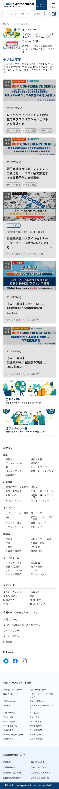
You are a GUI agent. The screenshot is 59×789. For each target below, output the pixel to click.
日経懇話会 (8, 739)
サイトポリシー (11, 630)
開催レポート (36, 599)
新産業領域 (36, 550)
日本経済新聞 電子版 (40, 778)
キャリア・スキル (15, 562)
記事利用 (7, 762)
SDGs (34, 487)
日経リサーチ (9, 713)
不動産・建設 (37, 543)
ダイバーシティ (14, 501)
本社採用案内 (9, 767)
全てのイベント (38, 603)
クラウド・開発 (14, 523)
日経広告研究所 (36, 739)
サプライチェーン (15, 527)
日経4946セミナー (38, 690)
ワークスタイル (14, 463)
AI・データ (36, 513)
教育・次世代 (12, 566)
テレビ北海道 (9, 721)
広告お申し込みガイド (40, 773)
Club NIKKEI (8, 694)
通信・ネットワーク (41, 523)
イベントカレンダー (13, 592)
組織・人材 (36, 459)
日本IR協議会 (35, 734)
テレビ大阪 (8, 717)
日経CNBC (8, 730)
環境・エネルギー (15, 491)
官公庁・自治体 (14, 550)
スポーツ (35, 570)
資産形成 (35, 562)
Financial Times (37, 701)
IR (7, 467)
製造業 (9, 539)
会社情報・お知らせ (12, 773)
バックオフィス (14, 471)
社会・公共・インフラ (42, 491)
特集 (5, 603)
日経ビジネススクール (13, 690)
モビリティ (36, 527)
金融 (8, 543)
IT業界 (9, 546)
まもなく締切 (10, 595)
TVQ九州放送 (35, 721)
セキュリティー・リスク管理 (42, 518)
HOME (6, 24)
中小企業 (35, 546)
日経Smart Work (10, 701)
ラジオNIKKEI (36, 730)
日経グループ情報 (39, 767)
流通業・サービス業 (41, 539)
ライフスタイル (14, 570)
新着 (32, 595)
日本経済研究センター (13, 734)
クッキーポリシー (12, 636)
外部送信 (7, 641)
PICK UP (34, 592)
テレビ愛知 (34, 717)
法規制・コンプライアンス (42, 495)
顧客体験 (10, 475)
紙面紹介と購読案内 (12, 778)
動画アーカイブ (11, 599)
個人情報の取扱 (38, 762)
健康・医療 (36, 566)
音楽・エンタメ (39, 574)
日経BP (6, 705)
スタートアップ (39, 467)
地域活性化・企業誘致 (17, 487)
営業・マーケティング (42, 471)
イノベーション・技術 (17, 513)
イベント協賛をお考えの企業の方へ (21, 625)
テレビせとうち (10, 726)
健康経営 (35, 463)
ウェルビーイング (40, 501)
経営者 (9, 459)
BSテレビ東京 (36, 726)
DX (7, 517)
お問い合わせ (10, 619)
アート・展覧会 (14, 574)
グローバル (11, 494)
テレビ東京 (34, 713)
